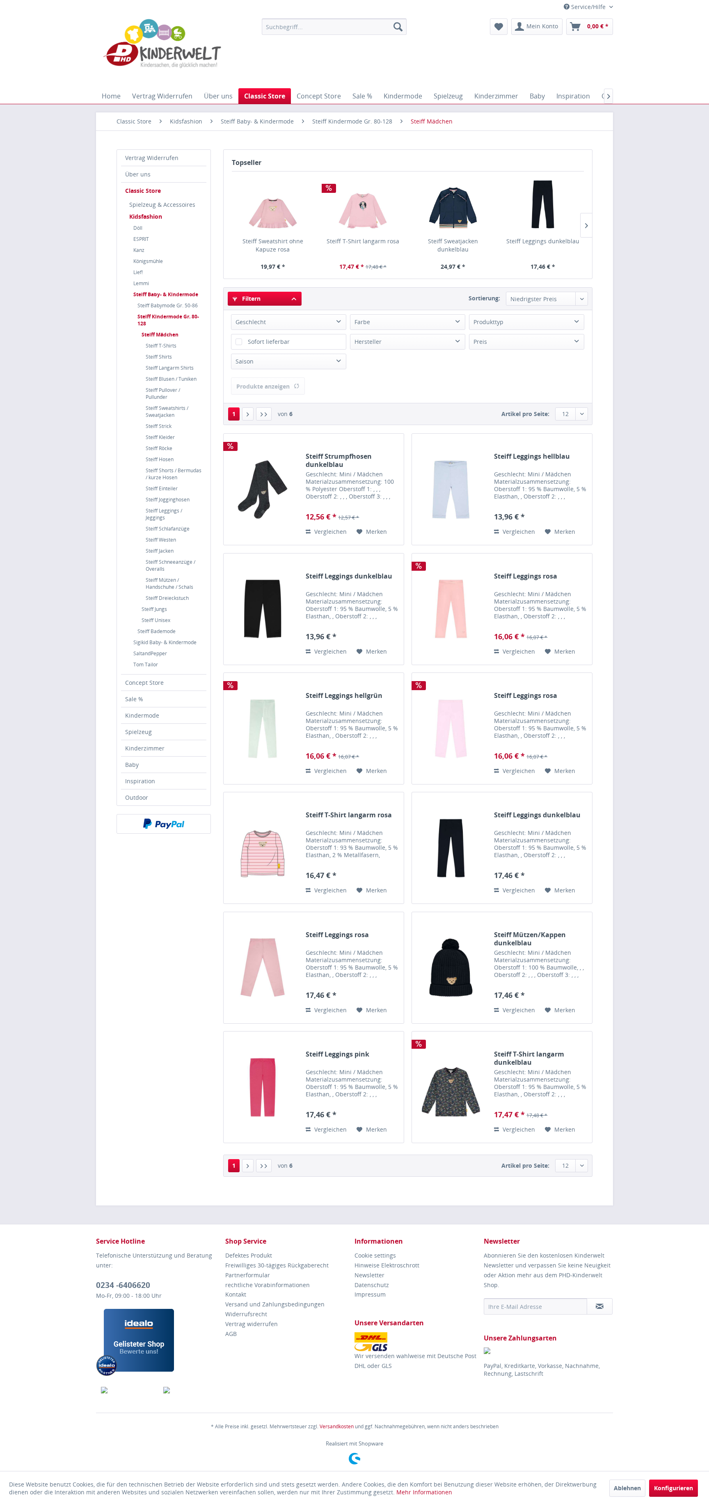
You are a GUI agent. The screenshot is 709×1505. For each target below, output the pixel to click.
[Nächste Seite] (248, 414)
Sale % (134, 699)
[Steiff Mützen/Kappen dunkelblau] (451, 967)
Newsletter (369, 1275)
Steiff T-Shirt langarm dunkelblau (529, 1058)
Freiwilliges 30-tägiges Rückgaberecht (277, 1265)
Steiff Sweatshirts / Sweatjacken (167, 412)
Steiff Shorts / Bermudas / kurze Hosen (173, 474)
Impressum (370, 1294)
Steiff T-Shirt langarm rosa (363, 241)
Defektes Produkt (248, 1255)
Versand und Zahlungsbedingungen (275, 1304)
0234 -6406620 (123, 1285)
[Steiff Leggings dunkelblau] (543, 204)
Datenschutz (371, 1285)
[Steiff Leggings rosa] (451, 609)
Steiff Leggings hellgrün (344, 695)
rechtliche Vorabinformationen (267, 1285)
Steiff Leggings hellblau (532, 456)
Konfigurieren (673, 1488)
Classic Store (143, 190)
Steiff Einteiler (162, 488)
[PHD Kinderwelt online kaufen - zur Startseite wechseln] (162, 51)
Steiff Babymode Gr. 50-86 (167, 305)
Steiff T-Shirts (161, 345)
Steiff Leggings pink (337, 1054)
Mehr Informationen (424, 1492)
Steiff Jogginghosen (168, 499)
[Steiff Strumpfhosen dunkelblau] (262, 489)
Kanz (138, 250)
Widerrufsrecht (246, 1314)
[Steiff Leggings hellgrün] (262, 728)
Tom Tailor (145, 664)
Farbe (362, 322)
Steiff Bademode (156, 631)
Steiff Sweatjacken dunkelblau (453, 245)
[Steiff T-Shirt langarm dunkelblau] (451, 1087)
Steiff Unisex (156, 620)
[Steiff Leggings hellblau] (451, 489)
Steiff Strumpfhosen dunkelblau (339, 460)
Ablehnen (627, 1488)
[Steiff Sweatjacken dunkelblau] (453, 204)
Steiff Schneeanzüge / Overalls (170, 565)
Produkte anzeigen (263, 386)
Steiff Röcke (159, 448)
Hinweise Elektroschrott (386, 1265)
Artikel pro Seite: (525, 414)
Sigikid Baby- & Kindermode (165, 642)
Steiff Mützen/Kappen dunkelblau (530, 939)
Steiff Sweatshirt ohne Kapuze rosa (272, 245)
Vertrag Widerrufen (151, 158)
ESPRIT (141, 239)
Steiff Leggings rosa (525, 576)
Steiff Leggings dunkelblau (542, 241)
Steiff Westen (161, 539)
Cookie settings (375, 1255)
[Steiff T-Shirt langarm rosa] (363, 204)
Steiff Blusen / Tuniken (171, 378)
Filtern (250, 298)
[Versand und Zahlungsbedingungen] (417, 1341)
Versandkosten (337, 1426)
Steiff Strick (159, 426)
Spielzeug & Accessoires (162, 204)
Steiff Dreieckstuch (167, 598)
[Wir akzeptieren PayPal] (163, 824)
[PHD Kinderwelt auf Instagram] (189, 1390)
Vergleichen (330, 531)
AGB (231, 1334)
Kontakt (235, 1294)
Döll (137, 227)
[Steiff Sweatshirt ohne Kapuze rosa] (273, 204)
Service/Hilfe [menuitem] (588, 7)
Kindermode (142, 715)
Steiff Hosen (160, 459)
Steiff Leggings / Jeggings (164, 514)
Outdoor (136, 797)
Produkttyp (488, 322)
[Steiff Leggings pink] (262, 1087)
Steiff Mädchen (160, 334)
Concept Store (144, 682)
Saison (245, 361)
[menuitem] (334, 26)
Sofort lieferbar (269, 341)
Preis (480, 341)
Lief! (138, 272)
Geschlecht (251, 322)
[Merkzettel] (499, 26)
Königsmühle (148, 261)
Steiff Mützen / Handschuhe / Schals (169, 583)
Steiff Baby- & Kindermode (165, 294)
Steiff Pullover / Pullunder (163, 393)
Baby (132, 765)
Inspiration (140, 781)
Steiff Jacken (160, 550)
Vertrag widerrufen (251, 1324)
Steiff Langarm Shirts (170, 367)
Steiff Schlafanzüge (168, 528)
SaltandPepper (150, 653)
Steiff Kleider (160, 437)
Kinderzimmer (145, 748)
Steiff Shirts (159, 356)
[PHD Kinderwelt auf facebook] (127, 1390)
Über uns (138, 174)
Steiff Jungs (154, 609)
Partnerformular (247, 1275)
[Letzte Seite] (264, 414)
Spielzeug (138, 732)
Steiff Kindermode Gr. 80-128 (168, 320)
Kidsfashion (145, 216)
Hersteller (368, 341)
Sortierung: (484, 298)
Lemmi (141, 283)
